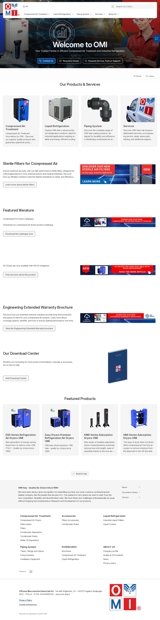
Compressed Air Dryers (30, 520)
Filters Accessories (70, 520)
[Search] (112, 6)
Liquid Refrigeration (70, 559)
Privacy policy (109, 563)
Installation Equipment (30, 559)
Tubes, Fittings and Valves (32, 551)
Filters (23, 528)
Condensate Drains (29, 536)
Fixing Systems (27, 555)
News (105, 559)
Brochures (66, 551)
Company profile (110, 551)
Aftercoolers (26, 524)
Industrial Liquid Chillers (113, 520)
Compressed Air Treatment (74, 555)
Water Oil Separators (29, 540)
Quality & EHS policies (113, 555)
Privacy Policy (25, 600)
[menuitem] (37, 14)
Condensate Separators (31, 532)
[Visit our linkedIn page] (30, 571)
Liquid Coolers (109, 524)
